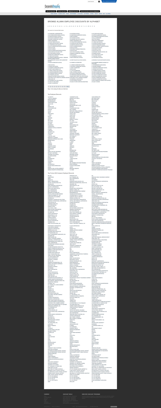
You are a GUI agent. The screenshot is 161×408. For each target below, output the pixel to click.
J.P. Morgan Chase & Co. (97, 325)
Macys (49, 119)
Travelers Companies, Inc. (54, 305)
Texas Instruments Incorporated (56, 301)
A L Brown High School (97, 69)
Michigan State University (76, 364)
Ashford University (53, 363)
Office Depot (95, 122)
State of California (74, 374)
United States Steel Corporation (56, 311)
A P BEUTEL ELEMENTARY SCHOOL (99, 79)
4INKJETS (50, 143)
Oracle (71, 339)
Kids (104, 13)
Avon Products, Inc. (74, 185)
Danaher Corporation (75, 209)
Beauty (96, 13)
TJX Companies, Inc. (52, 307)
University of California (98, 366)
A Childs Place (73, 50)
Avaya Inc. (94, 178)
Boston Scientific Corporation (99, 192)
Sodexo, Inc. (73, 293)
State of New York (74, 349)
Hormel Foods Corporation (77, 239)
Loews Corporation (53, 258)
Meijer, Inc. (94, 259)
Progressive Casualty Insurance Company (80, 277)
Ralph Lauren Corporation (76, 284)
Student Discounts (66, 399)
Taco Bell (72, 298)
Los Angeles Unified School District (57, 350)
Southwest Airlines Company (55, 294)
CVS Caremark (73, 326)
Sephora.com (73, 126)
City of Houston (96, 376)
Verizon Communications (98, 314)
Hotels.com (72, 113)
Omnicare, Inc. (51, 275)
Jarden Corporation (75, 247)
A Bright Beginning (52, 40)
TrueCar (72, 139)
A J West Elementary (75, 67)
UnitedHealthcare (74, 357)
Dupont (71, 338)
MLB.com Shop (95, 119)
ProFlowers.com (74, 125)
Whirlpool (72, 319)
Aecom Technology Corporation (100, 181)
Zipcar (49, 141)
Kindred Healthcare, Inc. (54, 252)
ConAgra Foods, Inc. (53, 203)
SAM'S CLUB (94, 101)
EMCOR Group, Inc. (74, 219)
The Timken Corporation (98, 304)
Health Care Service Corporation (100, 232)
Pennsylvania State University (99, 360)
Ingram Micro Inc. (96, 242)
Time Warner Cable (96, 305)
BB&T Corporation (52, 191)
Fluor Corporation (74, 225)
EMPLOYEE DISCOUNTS (51, 11)
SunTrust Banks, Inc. (75, 297)
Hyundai (50, 129)
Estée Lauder (95, 105)
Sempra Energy (51, 291)
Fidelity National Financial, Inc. (77, 223)
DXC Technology (74, 291)
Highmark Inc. (51, 235)
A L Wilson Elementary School (55, 72)
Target (71, 127)
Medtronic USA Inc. (74, 259)
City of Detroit (73, 380)
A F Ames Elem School (53, 56)
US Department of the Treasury (78, 303)
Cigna (71, 343)
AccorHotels (51, 164)
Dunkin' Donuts (73, 206)
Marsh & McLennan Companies (55, 263)
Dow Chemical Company (75, 213)
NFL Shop (72, 120)
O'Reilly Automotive (74, 355)
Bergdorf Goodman (75, 134)
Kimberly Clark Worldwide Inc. (55, 249)
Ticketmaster (95, 155)
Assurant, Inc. (73, 184)
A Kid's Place (73, 69)
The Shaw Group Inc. (75, 304)
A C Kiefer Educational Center (55, 43)
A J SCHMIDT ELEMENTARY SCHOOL (55, 67)
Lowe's (49, 335)
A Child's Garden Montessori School (57, 46)
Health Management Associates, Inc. (57, 234)
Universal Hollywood (53, 154)
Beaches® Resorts (74, 168)
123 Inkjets (50, 97)
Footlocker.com (52, 108)
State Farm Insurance (75, 332)
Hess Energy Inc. (96, 234)
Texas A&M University (97, 363)
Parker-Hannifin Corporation (55, 279)
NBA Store (50, 120)
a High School (51, 65)
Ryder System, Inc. (96, 287)
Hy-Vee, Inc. (94, 235)
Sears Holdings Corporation (99, 290)
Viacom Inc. (50, 315)
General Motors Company (76, 230)
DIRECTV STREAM (52, 147)
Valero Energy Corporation (55, 314)
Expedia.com (51, 106)
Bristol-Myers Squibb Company (55, 194)
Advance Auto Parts (74, 98)
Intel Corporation (52, 242)
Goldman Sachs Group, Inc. (54, 231)
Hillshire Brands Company (76, 238)
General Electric (96, 228)
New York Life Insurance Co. (99, 268)
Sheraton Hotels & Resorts (55, 127)
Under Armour (73, 130)
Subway (93, 227)
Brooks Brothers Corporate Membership (71, 403)
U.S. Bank (72, 169)
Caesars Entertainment (75, 194)
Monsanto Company (52, 266)
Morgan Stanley (52, 342)
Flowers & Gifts (61, 13)
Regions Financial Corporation (77, 286)
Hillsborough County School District (57, 371)
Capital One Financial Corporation (78, 201)
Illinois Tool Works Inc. (75, 242)
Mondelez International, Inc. (55, 262)
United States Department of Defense (57, 304)
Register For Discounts (110, 1)
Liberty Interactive (96, 254)
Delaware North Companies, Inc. (99, 205)
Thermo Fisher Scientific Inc (77, 305)
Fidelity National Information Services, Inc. (101, 224)
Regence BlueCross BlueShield (55, 359)
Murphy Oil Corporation (76, 266)
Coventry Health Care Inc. (76, 196)
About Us (46, 398)
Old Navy (50, 123)
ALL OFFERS (108, 13)
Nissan (71, 161)
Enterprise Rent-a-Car (75, 105)
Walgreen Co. (51, 317)
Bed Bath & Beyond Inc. (97, 188)
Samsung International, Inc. (99, 289)
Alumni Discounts (66, 397)
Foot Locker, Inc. (96, 225)
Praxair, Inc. (95, 280)
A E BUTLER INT (73, 54)
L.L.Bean (72, 141)
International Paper (97, 241)
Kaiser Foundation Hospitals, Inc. (56, 248)
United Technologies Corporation (78, 311)
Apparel (92, 13)
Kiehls (49, 116)
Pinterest (94, 275)
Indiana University (74, 367)
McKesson (94, 324)
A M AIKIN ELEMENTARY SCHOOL (99, 72)
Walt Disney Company (75, 317)
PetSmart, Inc (51, 283)
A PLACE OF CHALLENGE (53, 81)
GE (92, 381)
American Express (74, 341)
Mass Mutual (51, 343)
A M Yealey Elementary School (99, 74)
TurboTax (50, 130)
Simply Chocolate (96, 140)
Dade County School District (99, 369)
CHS (49, 338)
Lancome (50, 118)
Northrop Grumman (53, 349)
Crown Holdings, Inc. (75, 198)
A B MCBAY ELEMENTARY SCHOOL (55, 39)
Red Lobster (51, 286)
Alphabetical (74, 396)
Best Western (95, 99)
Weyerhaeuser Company (54, 319)
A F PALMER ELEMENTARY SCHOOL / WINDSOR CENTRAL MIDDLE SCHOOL (58, 58)
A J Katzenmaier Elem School (99, 65)
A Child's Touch (73, 47)
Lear (49, 346)
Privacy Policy (47, 406)
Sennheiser (72, 140)
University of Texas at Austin (99, 362)
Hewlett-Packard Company (54, 238)
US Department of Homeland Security (101, 301)
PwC (71, 249)
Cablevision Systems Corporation (100, 199)
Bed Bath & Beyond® (52, 153)
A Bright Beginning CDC (75, 40)
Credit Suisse (95, 352)
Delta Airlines (95, 339)
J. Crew (49, 115)
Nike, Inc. (50, 270)
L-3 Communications (96, 255)
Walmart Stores (52, 331)
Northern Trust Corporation (77, 269)
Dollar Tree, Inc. (96, 208)
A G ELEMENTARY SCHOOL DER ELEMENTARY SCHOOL (57, 60)
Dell (49, 334)
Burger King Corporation (76, 188)
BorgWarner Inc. (74, 192)
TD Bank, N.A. (95, 298)
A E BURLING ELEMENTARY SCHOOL (55, 54)
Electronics (86, 13)
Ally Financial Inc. (74, 177)
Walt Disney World (96, 133)
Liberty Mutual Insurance (54, 151)
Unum (49, 312)
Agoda (49, 167)
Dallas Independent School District (57, 352)
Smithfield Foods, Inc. (53, 293)
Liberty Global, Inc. (74, 255)
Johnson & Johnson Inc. (75, 245)
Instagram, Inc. (73, 241)
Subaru (49, 162)
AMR (71, 348)
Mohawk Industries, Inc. (97, 265)
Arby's (49, 178)
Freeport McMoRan (74, 356)
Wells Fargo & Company (75, 318)
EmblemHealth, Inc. (52, 215)
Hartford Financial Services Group (100, 237)
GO (99, 1)
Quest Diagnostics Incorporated (100, 283)
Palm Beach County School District (100, 371)
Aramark (50, 345)
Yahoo (93, 321)
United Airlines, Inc (52, 310)
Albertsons (51, 177)
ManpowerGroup (74, 262)
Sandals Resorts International (55, 169)
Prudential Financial (53, 282)
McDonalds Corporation (98, 263)
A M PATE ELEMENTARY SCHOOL (99, 73)
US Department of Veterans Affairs (100, 210)
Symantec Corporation (53, 298)
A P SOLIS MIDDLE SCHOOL (75, 80)
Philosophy (50, 125)
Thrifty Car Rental (96, 162)
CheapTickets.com (52, 102)
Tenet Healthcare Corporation (55, 300)
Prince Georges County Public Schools (101, 373)
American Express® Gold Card (55, 139)
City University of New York (55, 366)
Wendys (93, 318)
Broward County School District (56, 370)
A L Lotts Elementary (75, 70)
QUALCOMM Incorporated (76, 283)
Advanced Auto (73, 175)
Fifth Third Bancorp (75, 222)
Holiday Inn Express (74, 112)
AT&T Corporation (74, 178)
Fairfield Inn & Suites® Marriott (56, 168)
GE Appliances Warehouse (54, 165)
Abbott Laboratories (53, 181)
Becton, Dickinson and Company (77, 191)
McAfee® (50, 160)
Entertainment (73, 13)
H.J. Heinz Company (74, 237)
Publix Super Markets (97, 277)
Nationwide (50, 268)
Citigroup (50, 328)
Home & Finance (54, 13)
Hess (49, 339)
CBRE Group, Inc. (96, 201)
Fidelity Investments (53, 357)
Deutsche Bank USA (74, 210)
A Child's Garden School (76, 46)
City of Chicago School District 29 (78, 369)
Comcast (94, 332)
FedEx (71, 336)
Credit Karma (73, 132)
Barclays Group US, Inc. (97, 185)
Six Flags (94, 153)
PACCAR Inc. (94, 282)
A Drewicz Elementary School (77, 53)
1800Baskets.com (74, 97)
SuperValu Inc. (95, 297)
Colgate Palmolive (74, 216)
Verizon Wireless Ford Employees (100, 157)
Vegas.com (50, 104)
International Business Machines (56, 244)
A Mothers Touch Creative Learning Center (58, 77)
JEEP (93, 161)
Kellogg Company (96, 251)
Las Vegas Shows (52, 155)
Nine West (50, 122)
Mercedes (94, 148)
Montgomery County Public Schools (79, 352)
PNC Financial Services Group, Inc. (56, 280)
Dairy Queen (73, 282)
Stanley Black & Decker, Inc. (99, 294)
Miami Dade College (52, 367)
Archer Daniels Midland (54, 329)
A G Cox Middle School (97, 57)
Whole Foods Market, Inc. (98, 319)
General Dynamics (74, 342)
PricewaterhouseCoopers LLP (55, 277)
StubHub (50, 144)
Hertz (49, 112)
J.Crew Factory (73, 158)
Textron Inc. (73, 301)
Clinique (94, 102)
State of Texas (95, 359)
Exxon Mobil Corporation (76, 220)
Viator (71, 167)
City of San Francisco (75, 378)
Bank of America (52, 325)
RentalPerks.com (96, 286)
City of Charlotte (96, 378)
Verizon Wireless (96, 130)
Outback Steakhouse (53, 273)
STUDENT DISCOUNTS (62, 11)
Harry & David (95, 111)
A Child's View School (97, 47)
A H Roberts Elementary (76, 62)
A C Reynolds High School (76, 43)
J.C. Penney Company (97, 245)
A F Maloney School (96, 56)
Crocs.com (72, 104)
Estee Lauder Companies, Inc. (99, 219)
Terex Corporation (96, 300)
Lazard (71, 256)
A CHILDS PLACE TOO (96, 50)
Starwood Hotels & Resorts (77, 296)
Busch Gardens (73, 164)
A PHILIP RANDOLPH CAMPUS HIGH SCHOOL (101, 80)
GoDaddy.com (95, 109)
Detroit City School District (77, 371)
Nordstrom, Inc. (74, 270)
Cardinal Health (74, 328)
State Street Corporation (98, 296)
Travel (67, 13)
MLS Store (72, 137)
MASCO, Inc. (94, 258)
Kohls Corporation (74, 252)
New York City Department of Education (102, 367)
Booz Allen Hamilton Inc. (54, 188)
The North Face (73, 122)
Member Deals (51, 140)
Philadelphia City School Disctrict (100, 370)
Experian (94, 104)
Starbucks (50, 296)
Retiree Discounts (66, 398)
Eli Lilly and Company (97, 217)
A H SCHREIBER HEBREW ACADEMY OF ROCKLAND (100, 63)
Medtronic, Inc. (51, 265)
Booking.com (73, 150)
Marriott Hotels (74, 119)
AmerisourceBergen (75, 329)
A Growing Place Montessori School (101, 60)
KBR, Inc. (72, 251)
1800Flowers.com (96, 97)
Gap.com (50, 109)
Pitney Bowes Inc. (74, 276)
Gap (92, 345)
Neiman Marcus (95, 118)
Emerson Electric (74, 215)
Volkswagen (51, 148)
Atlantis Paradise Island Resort (100, 168)
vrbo (93, 143)
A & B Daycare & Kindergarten (55, 33)
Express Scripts (52, 217)
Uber (49, 381)
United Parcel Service (97, 310)
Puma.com (94, 125)
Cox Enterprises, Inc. (97, 196)
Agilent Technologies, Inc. (54, 182)
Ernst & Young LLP (52, 216)
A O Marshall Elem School (76, 79)
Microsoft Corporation (98, 261)
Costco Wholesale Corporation (78, 199)
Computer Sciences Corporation (100, 202)
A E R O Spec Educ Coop (97, 54)
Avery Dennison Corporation (55, 185)
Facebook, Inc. (51, 222)
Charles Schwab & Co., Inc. (54, 195)
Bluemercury (51, 158)
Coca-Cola (72, 335)
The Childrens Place (97, 127)
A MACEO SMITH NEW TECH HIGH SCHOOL (79, 76)
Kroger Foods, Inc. (52, 251)
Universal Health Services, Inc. (99, 311)
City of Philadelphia (53, 377)
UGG (49, 105)
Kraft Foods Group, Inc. (54, 254)
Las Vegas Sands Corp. (53, 256)
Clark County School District (77, 370)
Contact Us (46, 401)
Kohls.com (72, 116)
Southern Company (96, 293)
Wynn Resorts (51, 321)
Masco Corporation (75, 263)
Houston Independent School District (79, 350)
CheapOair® (72, 151)
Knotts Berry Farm (96, 115)
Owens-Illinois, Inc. (74, 275)
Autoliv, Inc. (95, 184)
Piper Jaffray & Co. (52, 276)
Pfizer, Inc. (94, 279)
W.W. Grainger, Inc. (96, 315)
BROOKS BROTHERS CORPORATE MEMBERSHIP (90, 11)
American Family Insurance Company (100, 177)
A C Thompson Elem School (54, 44)
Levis (93, 136)
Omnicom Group (74, 272)
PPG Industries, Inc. (74, 280)
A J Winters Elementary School (99, 67)
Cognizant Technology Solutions (56, 199)
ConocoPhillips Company (54, 196)
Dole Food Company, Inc (75, 212)
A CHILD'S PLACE (51, 47)
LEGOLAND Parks (73, 153)
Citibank (72, 325)
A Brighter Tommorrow (97, 40)
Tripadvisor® (51, 126)
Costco (93, 137)
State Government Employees (99, 380)
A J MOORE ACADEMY (96, 66)
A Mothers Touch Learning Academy (78, 77)
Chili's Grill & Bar (52, 208)
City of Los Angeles (53, 376)
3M (92, 346)
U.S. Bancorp (73, 308)
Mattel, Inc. (51, 261)
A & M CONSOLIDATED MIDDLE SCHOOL (56, 35)
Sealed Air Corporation (76, 290)
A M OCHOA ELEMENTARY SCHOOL (77, 73)
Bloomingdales (51, 101)
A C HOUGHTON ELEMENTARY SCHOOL (78, 42)
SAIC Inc (71, 289)
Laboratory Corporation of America (79, 254)
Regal (49, 157)
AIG (92, 175)
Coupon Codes (66, 401)
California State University (76, 366)
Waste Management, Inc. (97, 317)
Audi (49, 150)
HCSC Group (73, 232)
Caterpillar (51, 332)
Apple (49, 326)
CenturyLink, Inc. (52, 202)
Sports (100, 13)
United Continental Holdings (77, 310)
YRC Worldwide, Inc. (53, 322)
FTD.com (94, 108)
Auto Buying (80, 13)
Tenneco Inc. (73, 300)
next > (68, 86)
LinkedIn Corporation (97, 256)
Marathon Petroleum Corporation (100, 262)
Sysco (93, 336)
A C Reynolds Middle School (99, 43)
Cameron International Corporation (57, 201)
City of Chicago (74, 376)
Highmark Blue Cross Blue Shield (100, 357)
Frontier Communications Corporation (101, 222)
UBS (49, 360)
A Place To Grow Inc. (53, 83)
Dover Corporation (53, 213)
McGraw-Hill (51, 198)
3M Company (94, 180)
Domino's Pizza (51, 206)
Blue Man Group (74, 155)
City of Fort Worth (53, 380)
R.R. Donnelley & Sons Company (55, 284)
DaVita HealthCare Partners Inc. (100, 209)
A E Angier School (96, 53)
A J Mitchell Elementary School (78, 66)
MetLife (93, 331)
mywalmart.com (74, 360)
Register (45, 399)
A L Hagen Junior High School (55, 70)
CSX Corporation (52, 205)
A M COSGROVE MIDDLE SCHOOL (55, 73)
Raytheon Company (96, 284)
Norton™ (72, 147)
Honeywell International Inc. (55, 239)
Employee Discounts (67, 396)
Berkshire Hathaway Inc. (54, 192)
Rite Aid (50, 287)
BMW (71, 148)
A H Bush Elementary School (55, 62)
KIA (92, 147)
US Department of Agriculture (99, 303)
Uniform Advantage (96, 144)
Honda (71, 160)
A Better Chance (96, 39)
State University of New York (99, 364)
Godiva (49, 111)
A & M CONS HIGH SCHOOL (97, 33)
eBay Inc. (94, 216)
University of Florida (53, 364)
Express (72, 106)
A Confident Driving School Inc (99, 51)
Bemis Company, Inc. (96, 191)
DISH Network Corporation (76, 208)
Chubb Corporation (74, 202)
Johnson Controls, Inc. (97, 247)
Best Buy (72, 99)
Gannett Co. (73, 228)
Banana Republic (52, 99)
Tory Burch (72, 129)
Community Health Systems (54, 348)
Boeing (93, 329)
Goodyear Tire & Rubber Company (56, 303)
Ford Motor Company (53, 227)
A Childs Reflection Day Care (55, 51)
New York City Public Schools (55, 369)
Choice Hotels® (73, 102)
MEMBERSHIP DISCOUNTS (73, 11)
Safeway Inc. (51, 289)
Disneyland (72, 115)
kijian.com (50, 324)
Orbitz (71, 123)
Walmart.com (51, 132)
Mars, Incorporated (75, 258)
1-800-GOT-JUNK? (51, 136)
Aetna (49, 341)
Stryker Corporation (53, 297)
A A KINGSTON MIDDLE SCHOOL (55, 36)
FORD (93, 160)
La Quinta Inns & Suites (97, 116)
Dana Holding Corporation (54, 209)
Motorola (50, 355)
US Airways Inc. (95, 312)
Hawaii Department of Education (100, 350)
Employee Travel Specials (76, 111)
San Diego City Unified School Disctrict (79, 373)
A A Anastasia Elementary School (78, 35)
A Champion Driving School (76, 44)
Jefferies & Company (97, 244)
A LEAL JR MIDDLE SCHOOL (76, 72)
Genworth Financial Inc (97, 230)
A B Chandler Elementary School (100, 36)
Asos (71, 144)
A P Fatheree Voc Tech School (55, 80)
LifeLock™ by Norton (97, 158)
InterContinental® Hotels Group (100, 113)
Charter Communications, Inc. (99, 198)
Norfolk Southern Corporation (100, 270)
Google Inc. (73, 231)
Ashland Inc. (51, 184)
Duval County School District (55, 374)
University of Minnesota (76, 362)
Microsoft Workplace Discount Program (102, 169)
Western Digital (74, 346)
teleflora (50, 133)
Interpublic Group (96, 355)
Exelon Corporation (53, 220)
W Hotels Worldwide (75, 165)
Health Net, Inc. (73, 234)
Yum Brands (72, 322)
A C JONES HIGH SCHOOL (97, 42)
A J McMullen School (53, 66)
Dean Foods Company (53, 210)
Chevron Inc (95, 195)
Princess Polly (95, 146)
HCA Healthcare (95, 356)
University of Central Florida (77, 363)
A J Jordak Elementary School (77, 65)
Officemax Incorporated (98, 273)
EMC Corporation (52, 219)
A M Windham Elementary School (78, 74)
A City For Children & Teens (76, 51)
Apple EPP (72, 381)
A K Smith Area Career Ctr (54, 69)
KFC (70, 248)
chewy (71, 143)
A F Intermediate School (76, 56)
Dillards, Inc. (51, 212)
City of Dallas (51, 378)
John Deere (50, 245)
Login (45, 400)
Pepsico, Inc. (73, 279)
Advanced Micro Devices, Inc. (77, 181)
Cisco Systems (51, 336)
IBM (92, 326)
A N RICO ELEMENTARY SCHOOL (99, 77)
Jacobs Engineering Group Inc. (55, 247)
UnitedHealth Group (97, 328)
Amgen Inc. (50, 180)
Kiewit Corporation (96, 248)
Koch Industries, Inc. (97, 249)
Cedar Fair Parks (96, 164)
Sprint (93, 353)
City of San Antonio (74, 377)
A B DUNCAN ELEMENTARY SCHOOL (55, 37)
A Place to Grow (96, 81)
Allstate (94, 341)
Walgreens (94, 141)
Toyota (71, 157)
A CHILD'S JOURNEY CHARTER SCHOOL (100, 46)
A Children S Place (96, 49)
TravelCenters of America (76, 307)
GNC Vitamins (73, 109)
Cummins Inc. (73, 205)
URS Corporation (74, 312)
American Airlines (96, 348)
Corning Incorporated (97, 203)
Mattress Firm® (95, 98)
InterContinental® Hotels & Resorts (101, 167)
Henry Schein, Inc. (52, 237)
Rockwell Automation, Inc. (76, 287)
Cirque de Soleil (96, 154)
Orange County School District (56, 373)
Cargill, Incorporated (97, 194)
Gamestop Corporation (53, 228)
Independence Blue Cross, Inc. (55, 241)
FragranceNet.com (74, 108)
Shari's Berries (95, 126)
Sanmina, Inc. (51, 290)
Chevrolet (50, 161)
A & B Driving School (75, 33)
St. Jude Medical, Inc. (75, 294)
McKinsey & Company (53, 259)
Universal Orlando (74, 133)
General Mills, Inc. (52, 230)
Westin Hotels (95, 132)
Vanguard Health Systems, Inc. (77, 314)
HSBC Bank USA (73, 235)
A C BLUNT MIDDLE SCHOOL (54, 42)
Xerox (71, 321)
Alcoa (71, 227)
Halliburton (95, 231)
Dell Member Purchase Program (78, 162)
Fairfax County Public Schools (99, 349)
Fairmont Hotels (96, 106)
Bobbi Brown (73, 101)
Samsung (72, 146)
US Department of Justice (76, 195)
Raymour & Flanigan (53, 137)
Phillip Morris (95, 342)
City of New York (96, 374)
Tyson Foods (51, 308)
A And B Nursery (74, 36)
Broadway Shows (74, 154)
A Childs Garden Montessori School (57, 50)
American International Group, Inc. (78, 182)
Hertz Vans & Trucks (97, 139)
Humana (93, 338)
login (103, 1)
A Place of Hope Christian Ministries (79, 81)
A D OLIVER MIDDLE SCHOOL (54, 53)
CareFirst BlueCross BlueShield (78, 359)
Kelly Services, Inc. (96, 252)
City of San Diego (96, 377)
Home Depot (51, 113)
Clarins (50, 134)
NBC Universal (73, 268)
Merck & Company (74, 265)
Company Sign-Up (47, 397)
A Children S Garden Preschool (77, 49)
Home (45, 396)
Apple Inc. (72, 180)
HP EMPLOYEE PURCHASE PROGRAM (100, 151)
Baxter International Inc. (98, 189)
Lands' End (72, 118)
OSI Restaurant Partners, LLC (99, 272)
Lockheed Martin (96, 335)
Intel (93, 334)
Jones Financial (52, 356)
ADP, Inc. (50, 175)
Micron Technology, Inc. (76, 261)
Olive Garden (95, 206)
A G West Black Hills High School (78, 60)
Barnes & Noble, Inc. (74, 189)
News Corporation (52, 269)
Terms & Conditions (56, 406)
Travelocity (95, 129)
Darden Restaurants (75, 345)
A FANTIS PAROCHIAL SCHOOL (76, 57)
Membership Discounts (67, 400)
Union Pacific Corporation (98, 308)
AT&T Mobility (73, 136)
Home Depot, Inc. (96, 238)
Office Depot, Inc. (74, 273)
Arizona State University (98, 322)
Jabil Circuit (73, 244)
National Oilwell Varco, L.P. (98, 266)
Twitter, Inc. (95, 307)
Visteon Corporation (75, 315)
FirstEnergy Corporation (54, 225)
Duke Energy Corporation (98, 213)
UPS (70, 334)
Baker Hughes (95, 343)
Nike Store (94, 120)
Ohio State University (53, 362)
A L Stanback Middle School (98, 70)
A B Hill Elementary (96, 37)
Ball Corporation (52, 189)
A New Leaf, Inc (51, 79)
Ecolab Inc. (72, 217)
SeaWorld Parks (52, 146)
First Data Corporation (97, 220)
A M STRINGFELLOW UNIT (53, 74)
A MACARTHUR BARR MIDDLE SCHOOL (56, 76)
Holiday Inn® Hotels (96, 112)
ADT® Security (95, 134)
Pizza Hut (94, 276)
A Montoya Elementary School (99, 76)
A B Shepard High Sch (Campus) (77, 39)
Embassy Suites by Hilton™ (98, 165)
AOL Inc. (93, 182)
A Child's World (52, 49)
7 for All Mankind (52, 98)
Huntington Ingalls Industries (99, 239)
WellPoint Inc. (51, 318)
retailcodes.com (74, 324)
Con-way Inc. (73, 203)
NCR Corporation (96, 269)
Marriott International (97, 215)
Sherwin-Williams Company (98, 291)
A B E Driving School (75, 37)
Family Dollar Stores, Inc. (54, 223)
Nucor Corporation (53, 272)
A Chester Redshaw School (98, 44)
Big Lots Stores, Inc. (97, 187)
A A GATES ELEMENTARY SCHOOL (99, 35)
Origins (93, 123)
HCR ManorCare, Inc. (53, 232)
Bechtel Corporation (53, 187)
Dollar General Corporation (99, 212)
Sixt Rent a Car (95, 150)
